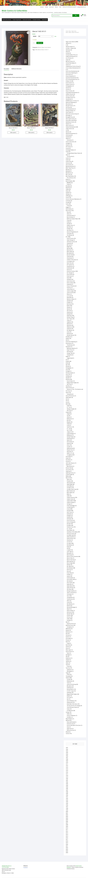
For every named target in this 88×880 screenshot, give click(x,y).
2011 (67, 829)
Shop (60, 7)
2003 (36, 49)
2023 (67, 849)
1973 (67, 767)
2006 (67, 821)
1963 (67, 751)
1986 (67, 788)
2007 (67, 823)
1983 (67, 783)
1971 (67, 764)
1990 (67, 795)
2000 (67, 811)
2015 (67, 836)
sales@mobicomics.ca (6, 865)
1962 (67, 749)
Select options (13, 132)
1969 (67, 760)
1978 (67, 775)
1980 (67, 778)
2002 (67, 815)
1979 (67, 777)
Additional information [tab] (16, 68)
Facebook (25, 867)
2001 (67, 813)
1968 (67, 759)
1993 (67, 800)
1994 (67, 801)
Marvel (39, 47)
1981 (67, 780)
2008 (67, 824)
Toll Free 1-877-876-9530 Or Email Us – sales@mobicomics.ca (74, 7)
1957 (67, 747)
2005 (67, 819)
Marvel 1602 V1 (45, 49)
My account (51, 7)
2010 (67, 828)
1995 (67, 803)
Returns (56, 7)
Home (67, 31)
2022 (67, 847)
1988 (67, 792)
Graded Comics (36, 19)
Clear (55, 36)
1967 (67, 757)
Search (75, 15)
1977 (67, 774)
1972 (67, 765)
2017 (67, 839)
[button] (28, 32)
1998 (67, 808)
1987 (67, 790)
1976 (67, 772)
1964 (67, 752)
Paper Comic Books (46, 47)
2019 (67, 842)
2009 (67, 826)
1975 (67, 770)
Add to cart (39, 43)
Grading (46, 7)
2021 (67, 846)
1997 (67, 806)
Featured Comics (27, 19)
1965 (67, 754)
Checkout (42, 7)
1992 (67, 798)
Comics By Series (6, 19)
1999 (67, 810)
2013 (67, 833)
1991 (67, 796)
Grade (34, 36)
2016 (67, 837)
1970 (67, 762)
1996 (67, 805)
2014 (67, 834)
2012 (67, 831)
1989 (67, 793)
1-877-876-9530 (5, 867)
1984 (67, 785)
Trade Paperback (17, 19)
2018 (67, 841)
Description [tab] (6, 68)
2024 (67, 851)
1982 (67, 782)
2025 (67, 852)
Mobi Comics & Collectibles (14, 11)
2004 (67, 818)
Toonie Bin (44, 19)
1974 (67, 769)
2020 (67, 844)
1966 (67, 756)
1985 (67, 787)
